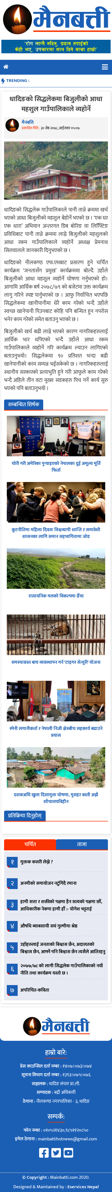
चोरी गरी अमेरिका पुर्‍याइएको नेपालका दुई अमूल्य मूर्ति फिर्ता (56, 467)
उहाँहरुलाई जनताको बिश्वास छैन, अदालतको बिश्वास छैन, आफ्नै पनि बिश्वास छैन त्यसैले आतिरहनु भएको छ (62, 952)
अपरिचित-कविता (34, 990)
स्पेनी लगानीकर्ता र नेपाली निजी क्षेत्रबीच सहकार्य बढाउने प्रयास (56, 732)
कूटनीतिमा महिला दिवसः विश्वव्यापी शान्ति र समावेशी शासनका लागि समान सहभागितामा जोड (56, 533)
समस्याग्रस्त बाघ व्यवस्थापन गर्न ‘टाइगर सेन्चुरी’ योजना (56, 662)
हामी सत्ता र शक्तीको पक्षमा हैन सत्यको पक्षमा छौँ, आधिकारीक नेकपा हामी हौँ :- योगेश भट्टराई (61, 905)
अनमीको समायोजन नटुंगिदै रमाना (48, 883)
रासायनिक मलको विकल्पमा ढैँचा (56, 596)
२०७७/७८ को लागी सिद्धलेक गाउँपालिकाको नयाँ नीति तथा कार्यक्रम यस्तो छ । (61, 969)
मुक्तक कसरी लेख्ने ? (36, 862)
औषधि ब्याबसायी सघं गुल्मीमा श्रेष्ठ (48, 926)
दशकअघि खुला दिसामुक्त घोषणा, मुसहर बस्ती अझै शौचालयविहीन (56, 798)
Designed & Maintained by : (56, 1187)
